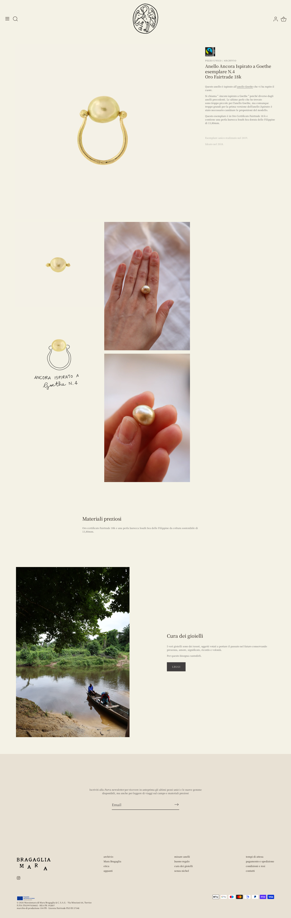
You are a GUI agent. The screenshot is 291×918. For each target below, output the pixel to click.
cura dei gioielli (183, 866)
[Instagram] (18, 877)
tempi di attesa (254, 856)
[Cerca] (15, 19)
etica (106, 866)
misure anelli (182, 856)
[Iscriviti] (176, 805)
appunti (108, 870)
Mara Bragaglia (112, 861)
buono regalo (181, 861)
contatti (250, 870)
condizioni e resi (255, 866)
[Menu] (7, 18)
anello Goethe (245, 86)
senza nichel (181, 870)
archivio (108, 856)
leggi (176, 666)
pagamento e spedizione (260, 861)
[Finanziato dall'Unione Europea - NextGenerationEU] (26, 898)
